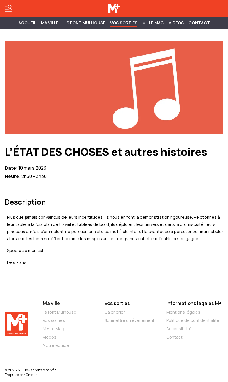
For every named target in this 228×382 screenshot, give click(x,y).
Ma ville (51, 303)
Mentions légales (183, 312)
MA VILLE (49, 23)
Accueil (27, 23)
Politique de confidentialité (192, 320)
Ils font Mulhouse (59, 312)
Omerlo (31, 374)
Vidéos (176, 23)
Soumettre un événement (129, 320)
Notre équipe (56, 345)
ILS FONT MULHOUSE (84, 23)
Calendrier (114, 312)
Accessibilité (179, 328)
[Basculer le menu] (8, 8)
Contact (199, 23)
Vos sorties (123, 23)
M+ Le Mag (153, 23)
